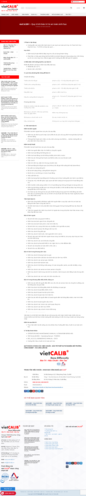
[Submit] (71, 8)
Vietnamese (76, 1)
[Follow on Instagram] (3, 1)
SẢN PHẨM (25, 14)
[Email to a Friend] (31, 391)
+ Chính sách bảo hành (51, 447)
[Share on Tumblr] (42, 391)
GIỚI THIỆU (14, 14)
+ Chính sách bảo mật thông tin (53, 448)
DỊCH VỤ (34, 14)
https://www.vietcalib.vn (39, 387)
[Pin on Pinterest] (33, 391)
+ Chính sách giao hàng (51, 444)
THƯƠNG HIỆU (44, 14)
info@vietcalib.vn (9, 462)
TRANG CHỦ (5, 14)
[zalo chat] (2, 481)
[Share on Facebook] (25, 391)
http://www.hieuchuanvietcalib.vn (54, 387)
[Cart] (84, 8)
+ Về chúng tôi (48, 429)
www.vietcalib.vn (9, 459)
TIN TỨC (68, 14)
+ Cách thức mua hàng (51, 442)
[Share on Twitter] (28, 391)
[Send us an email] (6, 1)
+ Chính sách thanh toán (51, 445)
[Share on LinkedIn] (39, 391)
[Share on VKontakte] (36, 391)
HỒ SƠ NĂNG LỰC (57, 14)
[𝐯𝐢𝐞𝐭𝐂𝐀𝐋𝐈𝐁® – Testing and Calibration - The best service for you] (9, 8)
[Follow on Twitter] (4, 1)
